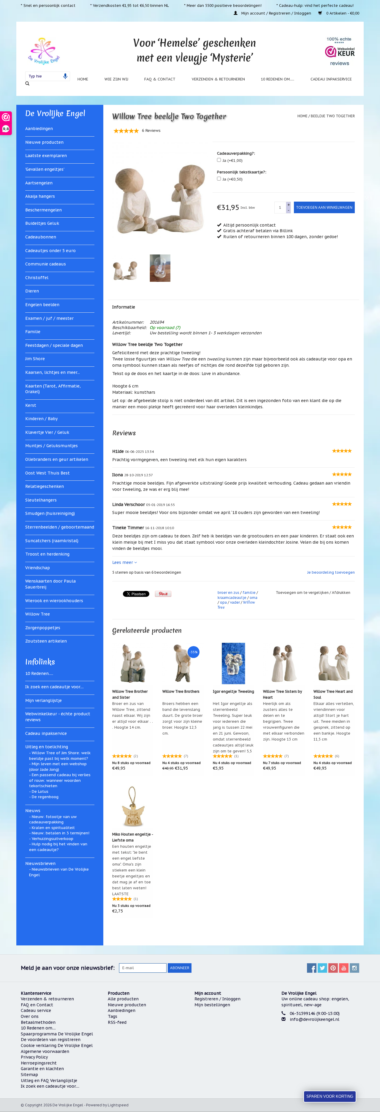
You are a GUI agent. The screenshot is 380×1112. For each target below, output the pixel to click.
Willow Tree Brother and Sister (130, 694)
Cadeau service (36, 1010)
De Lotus (40, 791)
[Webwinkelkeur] (320, 1042)
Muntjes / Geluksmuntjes (51, 445)
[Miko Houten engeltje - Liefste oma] (133, 806)
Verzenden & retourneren (218, 79)
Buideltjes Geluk (42, 223)
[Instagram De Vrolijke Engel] (354, 968)
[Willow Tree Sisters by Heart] (284, 663)
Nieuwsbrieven (40, 863)
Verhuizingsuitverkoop (52, 838)
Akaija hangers (40, 196)
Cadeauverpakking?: (236, 153)
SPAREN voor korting (329, 1096)
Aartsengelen (39, 183)
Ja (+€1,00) (233, 160)
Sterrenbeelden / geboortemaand (59, 527)
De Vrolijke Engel (55, 113)
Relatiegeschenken (44, 486)
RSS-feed (117, 1022)
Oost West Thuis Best (47, 473)
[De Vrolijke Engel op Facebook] (311, 968)
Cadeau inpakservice (331, 79)
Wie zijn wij (116, 79)
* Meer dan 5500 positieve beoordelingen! (223, 5)
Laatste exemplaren (46, 155)
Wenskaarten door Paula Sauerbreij (50, 584)
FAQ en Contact (37, 1004)
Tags (112, 1016)
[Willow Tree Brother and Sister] (133, 663)
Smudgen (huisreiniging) (50, 513)
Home (82, 79)
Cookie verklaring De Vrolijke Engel (57, 1045)
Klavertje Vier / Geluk (47, 432)
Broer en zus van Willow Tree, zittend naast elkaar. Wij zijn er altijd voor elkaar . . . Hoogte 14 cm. (132, 715)
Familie (32, 331)
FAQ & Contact (159, 79)
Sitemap (29, 1074)
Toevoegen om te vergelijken (303, 592)
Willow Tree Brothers (181, 691)
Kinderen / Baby (41, 418)
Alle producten (123, 999)
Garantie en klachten (42, 1068)
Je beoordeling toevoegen (331, 572)
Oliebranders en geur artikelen (56, 459)
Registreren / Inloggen (217, 999)
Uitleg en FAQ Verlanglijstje (49, 1080)
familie (249, 592)
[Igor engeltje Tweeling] (233, 663)
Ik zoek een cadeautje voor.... (54, 686)
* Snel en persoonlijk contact (48, 5)
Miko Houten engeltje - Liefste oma (132, 837)
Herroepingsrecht (39, 1063)
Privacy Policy (34, 1057)
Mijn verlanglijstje (43, 700)
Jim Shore (35, 358)
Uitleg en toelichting (46, 746)
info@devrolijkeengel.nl (314, 1019)
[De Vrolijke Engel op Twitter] (322, 968)
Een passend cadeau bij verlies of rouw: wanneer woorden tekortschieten (60, 780)
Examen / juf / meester (49, 318)
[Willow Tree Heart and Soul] (334, 663)
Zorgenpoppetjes (42, 627)
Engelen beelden (42, 304)
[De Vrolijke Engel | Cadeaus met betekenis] (43, 51)
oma (253, 597)
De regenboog (45, 796)
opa (223, 602)
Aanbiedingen (39, 128)
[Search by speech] (65, 76)
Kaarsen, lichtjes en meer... (52, 372)
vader (235, 602)
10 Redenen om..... (277, 79)
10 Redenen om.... (38, 1028)
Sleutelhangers (41, 500)
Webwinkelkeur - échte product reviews (57, 716)
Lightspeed (118, 1105)
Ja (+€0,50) (233, 179)
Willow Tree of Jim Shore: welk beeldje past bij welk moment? (60, 755)
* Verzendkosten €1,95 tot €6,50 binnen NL (129, 5)
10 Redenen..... (39, 673)
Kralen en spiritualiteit (53, 827)
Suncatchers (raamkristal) (51, 540)
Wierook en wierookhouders (54, 600)
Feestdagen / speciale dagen (54, 345)
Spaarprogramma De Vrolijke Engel (57, 1034)
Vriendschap (37, 567)
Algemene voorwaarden (45, 1051)
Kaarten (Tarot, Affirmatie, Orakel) (53, 389)
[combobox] (47, 76)
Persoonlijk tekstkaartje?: (241, 172)
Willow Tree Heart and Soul (333, 694)
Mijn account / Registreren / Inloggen (276, 13)
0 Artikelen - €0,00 (342, 13)
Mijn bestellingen (212, 1004)
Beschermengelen (43, 210)
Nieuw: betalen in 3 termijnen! (60, 833)
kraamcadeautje (232, 597)
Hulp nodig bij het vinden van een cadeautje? (58, 846)
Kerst (30, 405)
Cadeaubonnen (40, 237)
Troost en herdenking (47, 554)
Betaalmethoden (38, 1022)
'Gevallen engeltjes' (44, 169)
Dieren (32, 291)
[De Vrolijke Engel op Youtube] (344, 968)
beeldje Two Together (333, 116)
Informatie (123, 307)
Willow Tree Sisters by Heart (282, 694)
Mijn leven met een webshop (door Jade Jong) (58, 766)
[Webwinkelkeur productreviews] (340, 51)
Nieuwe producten (44, 142)
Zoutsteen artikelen (46, 641)
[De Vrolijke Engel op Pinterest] (333, 968)
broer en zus (228, 592)
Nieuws (32, 810)
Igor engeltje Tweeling (233, 691)
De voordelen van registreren (50, 1039)
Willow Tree (37, 614)
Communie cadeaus (45, 264)
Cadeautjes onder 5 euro (50, 250)
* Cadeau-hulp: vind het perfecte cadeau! (315, 5)
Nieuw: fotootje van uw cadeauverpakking (53, 819)
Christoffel (36, 277)
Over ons (30, 1016)
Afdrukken (341, 592)
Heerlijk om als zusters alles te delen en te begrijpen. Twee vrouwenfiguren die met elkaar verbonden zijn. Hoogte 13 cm (283, 721)
